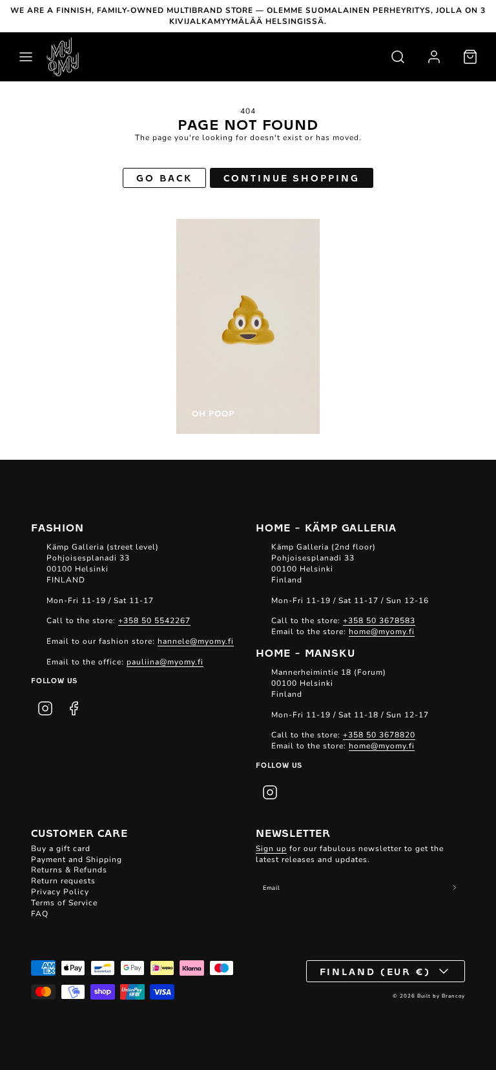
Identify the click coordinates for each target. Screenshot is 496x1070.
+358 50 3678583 (379, 620)
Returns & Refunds (69, 870)
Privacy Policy (60, 892)
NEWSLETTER (293, 832)
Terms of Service (64, 903)
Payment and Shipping (76, 859)
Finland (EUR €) (375, 971)
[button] (25, 56)
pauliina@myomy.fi (165, 662)
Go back (164, 177)
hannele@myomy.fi (196, 641)
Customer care (79, 832)
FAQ (39, 914)
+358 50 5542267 (154, 620)
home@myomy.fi (382, 631)
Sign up (271, 848)
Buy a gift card (60, 848)
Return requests (63, 881)
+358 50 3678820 (379, 735)
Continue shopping (291, 177)
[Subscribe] (455, 887)
